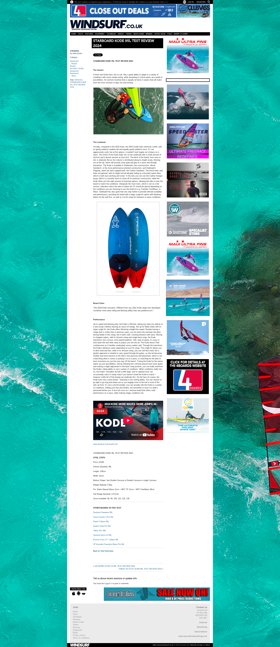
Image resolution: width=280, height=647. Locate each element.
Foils (169, 34)
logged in (108, 583)
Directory (76, 627)
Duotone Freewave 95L (103, 512)
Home (73, 34)
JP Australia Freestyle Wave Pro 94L (108, 544)
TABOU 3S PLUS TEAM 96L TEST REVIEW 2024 (140, 569)
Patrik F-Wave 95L (101, 521)
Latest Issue (159, 34)
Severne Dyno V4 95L (102, 535)
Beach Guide (139, 34)
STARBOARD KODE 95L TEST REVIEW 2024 (123, 43)
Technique (111, 34)
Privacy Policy (79, 635)
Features (89, 34)
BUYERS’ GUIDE (77, 69)
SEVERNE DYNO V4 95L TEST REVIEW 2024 (115, 566)
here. (166, 2)
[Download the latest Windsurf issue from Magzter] (83, 593)
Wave (73, 76)
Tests (80, 34)
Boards (74, 64)
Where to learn (181, 34)
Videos (121, 34)
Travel (129, 34)
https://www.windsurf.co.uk (163, 645)
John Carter (77, 53)
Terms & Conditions (81, 638)
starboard (78, 80)
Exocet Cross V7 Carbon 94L (106, 540)
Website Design (196, 645)
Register (201, 2)
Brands (149, 34)
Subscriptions (200, 632)
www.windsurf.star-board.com (105, 444)
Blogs (75, 633)
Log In (191, 2)
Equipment (100, 34)
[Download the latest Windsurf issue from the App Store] (73, 593)
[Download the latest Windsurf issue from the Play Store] (78, 593)
